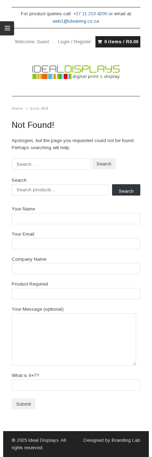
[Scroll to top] (138, 447)
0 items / (121, 41)
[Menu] (7, 28)
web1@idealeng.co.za (76, 21)
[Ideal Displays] (76, 72)
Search (19, 180)
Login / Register (74, 41)
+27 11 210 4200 (90, 13)
